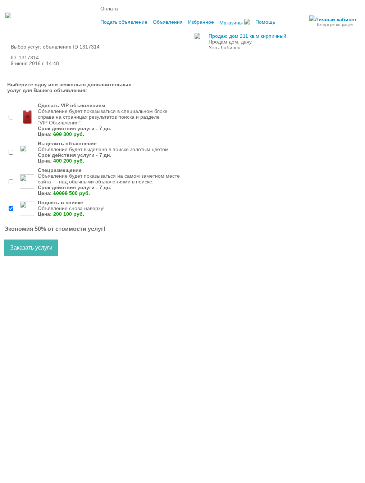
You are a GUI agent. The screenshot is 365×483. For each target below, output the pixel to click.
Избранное (201, 22)
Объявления (168, 22)
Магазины (231, 23)
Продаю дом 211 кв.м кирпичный (247, 36)
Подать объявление (123, 22)
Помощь (265, 22)
